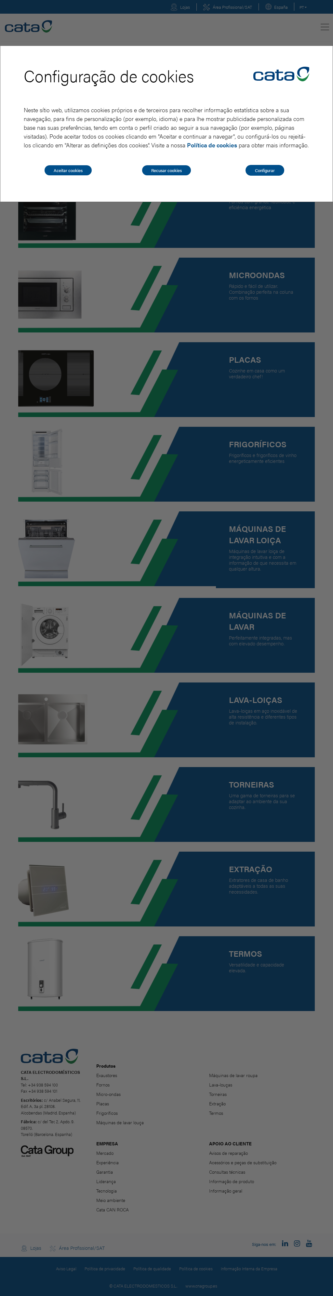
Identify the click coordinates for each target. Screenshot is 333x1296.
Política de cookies (212, 145)
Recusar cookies (166, 170)
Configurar (265, 170)
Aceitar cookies (68, 170)
